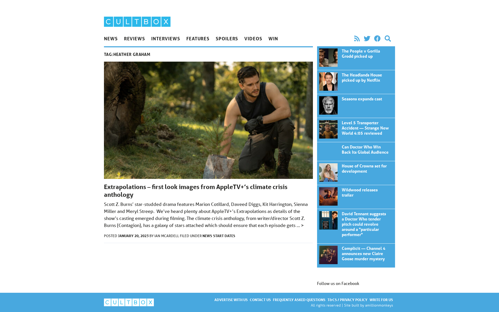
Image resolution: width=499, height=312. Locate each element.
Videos (253, 38)
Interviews (165, 38)
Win (273, 38)
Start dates (224, 235)
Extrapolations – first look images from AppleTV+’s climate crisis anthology (356, 58)
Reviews (134, 38)
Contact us (260, 299)
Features (197, 38)
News (111, 38)
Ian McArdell (167, 235)
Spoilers (227, 38)
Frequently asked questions (299, 299)
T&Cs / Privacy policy (347, 299)
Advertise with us (231, 299)
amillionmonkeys (379, 305)
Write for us (381, 299)
